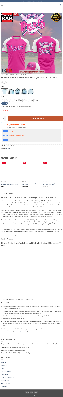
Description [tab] (4, 193)
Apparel (17, 74)
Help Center (4, 386)
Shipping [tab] (11, 193)
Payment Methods (6, 371)
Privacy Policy (5, 374)
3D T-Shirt (23, 74)
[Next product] (2, 83)
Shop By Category (10, 74)
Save (3, 14)
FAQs (2, 368)
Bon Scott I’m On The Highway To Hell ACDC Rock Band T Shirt (52, 183)
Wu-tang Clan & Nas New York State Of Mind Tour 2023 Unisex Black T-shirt (10, 183)
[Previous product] (5, 83)
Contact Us (4, 365)
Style (2, 86)
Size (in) (3, 96)
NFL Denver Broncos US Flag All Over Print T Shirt (31, 183)
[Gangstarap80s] (31, 5)
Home (2, 74)
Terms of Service (5, 383)
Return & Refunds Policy (7, 377)
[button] (2, 6)
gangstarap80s (23, 331)
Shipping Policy (5, 380)
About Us (3, 362)
